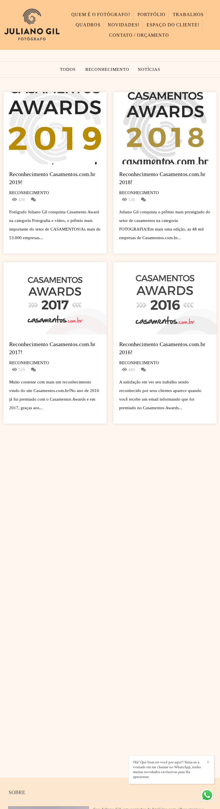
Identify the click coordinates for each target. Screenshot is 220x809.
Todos (68, 69)
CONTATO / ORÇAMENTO (139, 35)
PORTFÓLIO (151, 14)
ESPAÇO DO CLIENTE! (173, 24)
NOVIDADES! (123, 24)
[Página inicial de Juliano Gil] (32, 25)
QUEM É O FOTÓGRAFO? (100, 14)
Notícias (149, 69)
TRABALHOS (188, 14)
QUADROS (88, 24)
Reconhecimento (107, 69)
